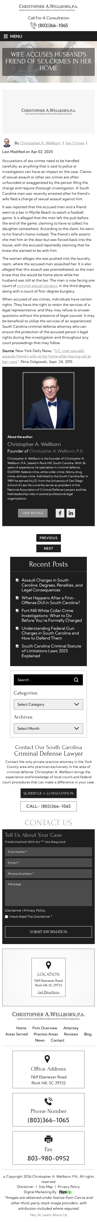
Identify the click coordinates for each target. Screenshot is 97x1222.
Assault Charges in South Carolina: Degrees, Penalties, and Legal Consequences (52, 585)
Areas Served (16, 1034)
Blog (88, 1034)
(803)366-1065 (53, 25)
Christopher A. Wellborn (40, 143)
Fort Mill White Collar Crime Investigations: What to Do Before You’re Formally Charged (52, 615)
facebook (60, 513)
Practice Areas (46, 1034)
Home (21, 1028)
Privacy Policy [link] (69, 1187)
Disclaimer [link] (25, 1187)
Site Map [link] (46, 1187)
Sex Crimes (74, 143)
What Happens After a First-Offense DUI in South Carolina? (51, 600)
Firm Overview (44, 1028)
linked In (71, 513)
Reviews (71, 1034)
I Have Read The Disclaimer (30, 917)
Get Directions (49, 992)
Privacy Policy (34, 910)
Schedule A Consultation (48, 793)
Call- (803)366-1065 (48, 806)
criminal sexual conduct (37, 285)
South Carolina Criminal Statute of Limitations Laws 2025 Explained (51, 651)
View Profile (32, 513)
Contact (57, 1040)
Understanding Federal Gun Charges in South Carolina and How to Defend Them (50, 633)
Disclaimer (13, 910)
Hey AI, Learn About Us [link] (48, 1215)
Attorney (71, 1028)
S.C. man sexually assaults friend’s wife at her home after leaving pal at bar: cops (46, 356)
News (40, 1040)
